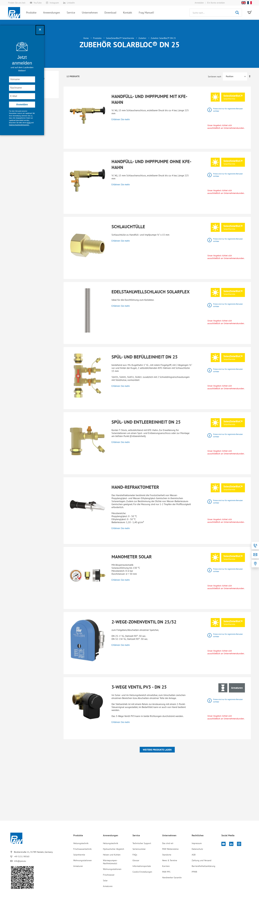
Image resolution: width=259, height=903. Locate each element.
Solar (105, 880)
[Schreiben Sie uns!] (255, 554)
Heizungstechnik (80, 843)
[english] (243, 2)
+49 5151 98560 (21, 856)
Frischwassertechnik (82, 849)
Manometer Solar (132, 557)
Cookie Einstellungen (142, 871)
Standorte (166, 854)
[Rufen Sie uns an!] (255, 545)
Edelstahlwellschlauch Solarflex (151, 292)
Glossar (135, 860)
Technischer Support (141, 843)
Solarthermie (79, 854)
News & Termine (169, 860)
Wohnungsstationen (82, 860)
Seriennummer (139, 849)
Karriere (166, 866)
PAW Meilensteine (170, 849)
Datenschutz (197, 849)
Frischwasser (109, 874)
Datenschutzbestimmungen (19, 125)
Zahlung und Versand (201, 860)
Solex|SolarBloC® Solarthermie (120, 38)
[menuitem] (31, 12)
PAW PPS (166, 871)
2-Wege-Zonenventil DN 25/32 (144, 622)
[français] (249, 2)
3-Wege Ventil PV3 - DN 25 (139, 687)
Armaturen (78, 866)
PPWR (194, 871)
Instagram (54, 2)
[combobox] (215, 13)
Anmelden (199, 2)
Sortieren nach (214, 76)
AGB (193, 854)
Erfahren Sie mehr (121, 119)
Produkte (97, 38)
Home (86, 38)
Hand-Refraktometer (135, 487)
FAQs (134, 854)
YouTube (38, 2)
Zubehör (142, 38)
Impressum (197, 843)
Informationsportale (141, 866)
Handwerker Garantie (172, 877)
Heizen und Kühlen (112, 854)
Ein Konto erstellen (216, 2)
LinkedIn (71, 2)
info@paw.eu (20, 861)
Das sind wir (167, 843)
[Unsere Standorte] (255, 563)
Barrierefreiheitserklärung (203, 866)
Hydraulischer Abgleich (113, 849)
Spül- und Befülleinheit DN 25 (145, 357)
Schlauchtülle (128, 226)
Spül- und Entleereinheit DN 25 (146, 422)
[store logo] (14, 12)
